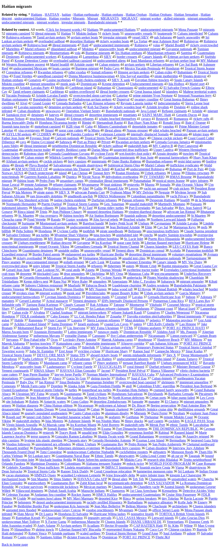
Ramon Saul (141, 351)
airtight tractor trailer (37, 150)
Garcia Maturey (190, 293)
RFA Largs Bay (199, 301)
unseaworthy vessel (97, 250)
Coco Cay (156, 529)
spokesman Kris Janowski (71, 506)
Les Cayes (207, 398)
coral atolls (73, 270)
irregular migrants (73, 22)
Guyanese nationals (179, 49)
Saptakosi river (16, 115)
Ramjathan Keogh (28, 518)
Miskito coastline (13, 84)
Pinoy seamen (11, 262)
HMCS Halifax (106, 494)
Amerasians (119, 281)
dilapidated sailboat (64, 49)
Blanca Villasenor (163, 370)
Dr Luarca (46, 514)
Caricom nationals (67, 138)
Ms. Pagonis (188, 332)
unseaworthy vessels (138, 33)
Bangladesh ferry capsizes (123, 448)
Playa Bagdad (38, 165)
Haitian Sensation (186, 14)
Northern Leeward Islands (168, 219)
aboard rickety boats (104, 355)
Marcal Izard (186, 308)
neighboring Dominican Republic (74, 146)
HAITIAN (52, 14)
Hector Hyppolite (116, 525)
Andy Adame (46, 525)
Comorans (9, 386)
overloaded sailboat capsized (72, 60)
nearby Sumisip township (175, 235)
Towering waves (13, 351)
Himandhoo (22, 529)
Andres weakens (157, 285)
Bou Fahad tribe (35, 339)
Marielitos (13, 49)
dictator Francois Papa (82, 537)
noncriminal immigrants (18, 246)
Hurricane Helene (197, 243)
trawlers (188, 153)
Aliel (85, 188)
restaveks (133, 184)
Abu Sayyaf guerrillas (134, 76)
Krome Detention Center (31, 60)
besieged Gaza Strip (204, 440)
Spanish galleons (135, 215)
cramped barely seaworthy (171, 390)
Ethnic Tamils (104, 456)
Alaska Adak (76, 386)
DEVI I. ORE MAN (51, 355)
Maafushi (74, 285)
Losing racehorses (58, 80)
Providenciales (95, 293)
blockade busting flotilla (55, 460)
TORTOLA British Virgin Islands (182, 514)
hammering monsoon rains (155, 471)
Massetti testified (17, 448)
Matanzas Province (42, 289)
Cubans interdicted (190, 33)
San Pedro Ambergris (166, 444)
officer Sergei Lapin (165, 510)
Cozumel (121, 297)
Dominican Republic (138, 332)
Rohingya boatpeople (62, 188)
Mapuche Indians (93, 491)
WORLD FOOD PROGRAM (170, 463)
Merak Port (157, 425)
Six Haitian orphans (128, 53)
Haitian (66, 33)
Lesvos (133, 188)
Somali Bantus (57, 429)
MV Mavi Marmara (80, 498)
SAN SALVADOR (161, 483)
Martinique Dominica (44, 463)
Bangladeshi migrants (102, 22)
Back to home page (15, 544)
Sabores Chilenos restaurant (44, 285)
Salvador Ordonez (18, 235)
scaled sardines (90, 533)
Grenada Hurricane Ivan (164, 297)
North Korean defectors (128, 398)
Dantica (71, 177)
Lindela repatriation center (82, 467)
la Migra (93, 130)
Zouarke (116, 316)
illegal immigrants (64, 45)
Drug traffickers (49, 467)
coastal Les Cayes (116, 324)
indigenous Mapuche (85, 522)
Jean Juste (147, 157)
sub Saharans (163, 37)
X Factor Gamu (55, 522)
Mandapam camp (55, 363)
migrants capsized (18, 33)
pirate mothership (166, 76)
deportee (26, 274)
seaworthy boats (30, 367)
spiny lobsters (199, 181)
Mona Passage (188, 29)
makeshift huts (138, 146)
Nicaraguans (156, 336)
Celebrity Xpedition (19, 467)
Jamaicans (181, 134)
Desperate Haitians (162, 200)
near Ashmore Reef (166, 41)
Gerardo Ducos (186, 115)
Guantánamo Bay (35, 378)
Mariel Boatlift (175, 45)
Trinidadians (10, 281)
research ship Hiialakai (162, 460)
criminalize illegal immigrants (108, 181)
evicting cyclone (89, 351)
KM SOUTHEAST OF (31, 169)
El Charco (172, 401)
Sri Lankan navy (39, 456)
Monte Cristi (147, 266)
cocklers (174, 421)
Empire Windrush (84, 429)
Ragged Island (184, 432)
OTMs (128, 328)
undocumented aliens (111, 60)
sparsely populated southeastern (46, 413)
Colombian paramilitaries (148, 196)
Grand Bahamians (142, 436)
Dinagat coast (163, 308)
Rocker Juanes (81, 494)
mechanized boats (14, 479)
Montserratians (59, 53)
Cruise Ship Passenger (181, 494)
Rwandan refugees (50, 72)
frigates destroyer (194, 76)
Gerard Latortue (30, 301)
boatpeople (164, 33)
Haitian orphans (112, 14)
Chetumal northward (200, 444)
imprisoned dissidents (28, 239)
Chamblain (196, 277)
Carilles (72, 347)
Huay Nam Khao (205, 157)
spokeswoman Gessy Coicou (61, 510)
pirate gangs (45, 192)
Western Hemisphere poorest (25, 64)
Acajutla (175, 250)
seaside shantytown (89, 165)
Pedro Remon (137, 444)
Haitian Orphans (160, 14)
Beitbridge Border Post (33, 506)
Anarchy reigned (197, 436)
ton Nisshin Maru (108, 421)
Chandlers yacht (148, 487)
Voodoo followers (18, 444)
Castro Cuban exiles (86, 413)
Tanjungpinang (196, 258)
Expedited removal (14, 254)
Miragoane (54, 258)
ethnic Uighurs (86, 444)
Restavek (162, 119)
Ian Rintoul (46, 382)
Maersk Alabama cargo (117, 339)
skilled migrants (174, 18)
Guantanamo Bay (63, 483)
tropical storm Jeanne (170, 181)
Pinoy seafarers (107, 363)
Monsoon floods (182, 452)
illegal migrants (45, 33)
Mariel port (197, 84)
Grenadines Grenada (88, 246)
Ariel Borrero (110, 425)
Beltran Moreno (136, 506)
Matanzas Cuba (138, 274)
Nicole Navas (91, 177)
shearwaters (126, 456)
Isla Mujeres (23, 192)
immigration (74, 518)
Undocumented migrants (146, 84)
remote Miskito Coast (178, 417)
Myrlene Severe (185, 192)
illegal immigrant (35, 146)
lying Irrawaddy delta (120, 475)
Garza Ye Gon (76, 378)
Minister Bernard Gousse (194, 367)
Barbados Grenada (181, 394)
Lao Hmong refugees (101, 103)
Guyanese (83, 243)
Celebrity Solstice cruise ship (153, 409)
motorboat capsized (48, 126)
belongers (24, 502)
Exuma (106, 429)
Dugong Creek (199, 522)
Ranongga (36, 320)
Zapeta (90, 270)
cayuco (146, 119)
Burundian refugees (159, 161)
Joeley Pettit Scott (121, 223)
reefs (204, 227)
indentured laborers (15, 208)
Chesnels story (77, 440)
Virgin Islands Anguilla (21, 425)
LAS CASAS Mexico (131, 518)
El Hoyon (144, 289)
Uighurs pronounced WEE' (179, 363)
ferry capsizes (77, 161)
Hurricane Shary (116, 351)
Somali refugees (102, 72)
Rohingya (141, 45)
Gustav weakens (77, 219)
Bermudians (178, 440)
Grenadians (76, 308)
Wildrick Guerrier (61, 157)
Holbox (121, 378)
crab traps (8, 274)
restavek (48, 432)
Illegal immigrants (189, 316)
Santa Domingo (62, 324)
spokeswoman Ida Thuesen (71, 169)
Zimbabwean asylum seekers (92, 99)
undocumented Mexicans (30, 68)
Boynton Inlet (24, 460)
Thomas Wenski (111, 270)
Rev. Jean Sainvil (190, 208)
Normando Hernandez (21, 204)
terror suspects (40, 436)
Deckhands (155, 394)
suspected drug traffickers (131, 150)
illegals (19, 165)
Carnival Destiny (13, 398)
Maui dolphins (135, 320)
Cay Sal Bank (188, 64)
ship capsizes (10, 440)
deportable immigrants (101, 343)
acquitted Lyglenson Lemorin (81, 475)
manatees (8, 301)
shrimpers (167, 382)
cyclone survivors (31, 487)
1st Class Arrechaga (143, 491)
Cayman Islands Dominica (63, 297)
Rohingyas (191, 41)
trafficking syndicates (184, 165)
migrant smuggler (192, 281)
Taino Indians (68, 208)
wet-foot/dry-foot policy (135, 153)
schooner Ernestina (138, 262)
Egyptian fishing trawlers (152, 80)
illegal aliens (113, 130)
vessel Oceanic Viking (54, 246)
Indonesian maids (98, 297)
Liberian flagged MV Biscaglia (80, 529)
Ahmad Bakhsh (166, 289)
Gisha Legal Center (153, 456)
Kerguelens (169, 491)
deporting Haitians (82, 41)
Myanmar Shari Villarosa (71, 235)
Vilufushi (155, 305)
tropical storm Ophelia (49, 390)
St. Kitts (173, 525)
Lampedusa (91, 57)
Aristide (197, 111)
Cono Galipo (80, 401)
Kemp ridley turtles (111, 208)
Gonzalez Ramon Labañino (74, 436)
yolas (156, 45)
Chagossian (53, 518)
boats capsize (61, 68)
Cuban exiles (163, 72)
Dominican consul (152, 250)
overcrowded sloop (15, 266)
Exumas (115, 262)
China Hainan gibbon (58, 405)
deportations (10, 378)
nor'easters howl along (46, 498)
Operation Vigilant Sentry (83, 111)
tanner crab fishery (39, 417)
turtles (73, 390)
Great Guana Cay (205, 266)
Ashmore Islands (79, 421)
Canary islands (167, 262)
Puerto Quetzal (51, 204)
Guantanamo (72, 394)
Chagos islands (122, 487)
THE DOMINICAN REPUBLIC (176, 429)
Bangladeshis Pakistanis (190, 285)
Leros (100, 417)
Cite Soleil (102, 169)
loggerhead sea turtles (96, 390)
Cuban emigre (34, 157)
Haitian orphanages (15, 99)
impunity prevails (99, 518)
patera (138, 324)
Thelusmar (151, 417)
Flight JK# (163, 537)
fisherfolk (88, 347)
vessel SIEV (140, 37)
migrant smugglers (196, 401)
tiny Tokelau (170, 498)
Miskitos (88, 49)
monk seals (67, 84)
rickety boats (110, 33)
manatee (154, 401)
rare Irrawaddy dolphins (46, 196)
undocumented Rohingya (147, 169)
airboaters (159, 452)
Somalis (165, 184)
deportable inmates (144, 126)
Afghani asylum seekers (22, 161)
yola (77, 53)
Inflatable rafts (11, 305)
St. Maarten (26, 215)
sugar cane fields (128, 243)
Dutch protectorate (40, 173)
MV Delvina (144, 192)
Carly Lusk (96, 262)
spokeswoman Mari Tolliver (21, 522)
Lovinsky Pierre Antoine (79, 339)
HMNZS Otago (45, 475)
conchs (148, 235)
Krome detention (113, 84)
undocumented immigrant (87, 227)
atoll (129, 386)
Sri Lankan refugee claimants (109, 308)
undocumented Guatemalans (141, 494)
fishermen (114, 266)
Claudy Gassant (74, 305)
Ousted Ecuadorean (15, 390)
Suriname (28, 223)
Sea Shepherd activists (33, 200)
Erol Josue (66, 351)
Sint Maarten (39, 479)
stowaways (53, 111)
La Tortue (140, 41)
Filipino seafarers (149, 328)
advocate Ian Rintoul (181, 212)
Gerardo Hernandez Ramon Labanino (49, 277)
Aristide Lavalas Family (52, 95)
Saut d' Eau (139, 378)
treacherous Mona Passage (48, 119)
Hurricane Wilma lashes (109, 514)
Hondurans (141, 308)
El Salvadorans (80, 359)
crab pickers (181, 188)
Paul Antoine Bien (193, 405)
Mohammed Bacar (30, 328)
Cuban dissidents (28, 111)
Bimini (86, 122)
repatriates (130, 115)
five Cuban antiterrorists (127, 336)
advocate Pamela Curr (90, 192)
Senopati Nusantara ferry (195, 95)
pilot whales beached (167, 130)
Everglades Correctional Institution (187, 270)
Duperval (123, 99)
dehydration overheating (121, 177)
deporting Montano (48, 347)
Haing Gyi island (42, 142)
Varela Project (97, 398)
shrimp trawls (45, 529)
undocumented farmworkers (21, 297)
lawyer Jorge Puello (68, 374)
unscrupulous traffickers (163, 231)
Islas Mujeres (54, 421)
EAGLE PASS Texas (199, 421)
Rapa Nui (59, 281)
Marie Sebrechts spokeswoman (98, 460)
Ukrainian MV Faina (30, 394)
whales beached (193, 289)
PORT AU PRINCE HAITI (186, 328)
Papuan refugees (133, 200)
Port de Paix (195, 169)
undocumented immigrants (111, 45)
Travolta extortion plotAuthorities (149, 316)
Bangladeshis (42, 99)
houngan (74, 239)
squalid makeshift (141, 204)
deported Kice (108, 498)
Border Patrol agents (46, 254)
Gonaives (34, 80)
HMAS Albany (44, 370)
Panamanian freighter (99, 382)
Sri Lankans (186, 471)
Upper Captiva (163, 150)
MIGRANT (129, 18)
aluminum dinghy (117, 413)
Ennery (203, 502)
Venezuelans (175, 522)
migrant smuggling (200, 18)
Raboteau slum (34, 153)
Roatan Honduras (127, 173)
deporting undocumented (169, 215)
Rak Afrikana (99, 305)
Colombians (72, 463)
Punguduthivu (43, 448)
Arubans (77, 398)
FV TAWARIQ (154, 177)
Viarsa (179, 467)
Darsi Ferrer (159, 413)
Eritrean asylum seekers (184, 57)
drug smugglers (74, 274)
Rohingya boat (37, 45)
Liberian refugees (162, 64)
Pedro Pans (47, 181)
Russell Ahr (116, 188)
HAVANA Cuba (143, 374)
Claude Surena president (200, 231)
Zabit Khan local (91, 483)
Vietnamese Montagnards (100, 258)
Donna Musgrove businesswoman (92, 76)
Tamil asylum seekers (51, 37)
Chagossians (124, 88)
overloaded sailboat (51, 41)
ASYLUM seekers (18, 134)
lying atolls (9, 429)
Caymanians (162, 223)
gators (130, 266)
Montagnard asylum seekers (59, 223)
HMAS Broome (181, 177)
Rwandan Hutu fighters (132, 390)
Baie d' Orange (195, 122)
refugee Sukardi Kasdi (127, 312)
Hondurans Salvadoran (127, 394)
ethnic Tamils (179, 425)
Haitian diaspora (27, 405)
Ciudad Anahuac (61, 312)
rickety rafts (201, 119)
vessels (54, 394)
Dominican (109, 537)
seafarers (115, 417)
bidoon (190, 297)
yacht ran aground (156, 188)
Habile (18, 320)
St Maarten (198, 215)
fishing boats (25, 181)
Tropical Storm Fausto (17, 355)
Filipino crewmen (197, 173)
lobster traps (201, 134)
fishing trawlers (73, 215)
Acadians (93, 525)
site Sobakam (15, 401)
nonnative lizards (142, 514)
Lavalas (137, 297)
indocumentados (169, 103)
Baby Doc (27, 382)
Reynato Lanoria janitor (137, 103)
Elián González (112, 432)
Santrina (186, 53)
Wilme (188, 525)
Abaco (56, 378)
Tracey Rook (68, 432)
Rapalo (56, 219)
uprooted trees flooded (21, 510)
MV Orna (116, 274)
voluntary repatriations (187, 254)
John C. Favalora (144, 281)
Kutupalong (70, 57)
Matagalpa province (179, 320)
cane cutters (10, 374)
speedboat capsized (50, 76)
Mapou (149, 184)
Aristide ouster (84, 64)
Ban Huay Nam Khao (143, 122)
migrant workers (48, 22)
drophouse (145, 339)
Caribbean (57, 91)
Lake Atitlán (22, 347)
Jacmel (105, 370)
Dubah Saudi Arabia (62, 491)
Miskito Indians (86, 33)
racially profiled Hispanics (104, 502)
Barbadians (135, 502)
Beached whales (134, 219)
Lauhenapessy (56, 367)
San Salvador (165, 208)
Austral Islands (174, 487)
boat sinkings (113, 184)
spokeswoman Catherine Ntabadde (90, 452)
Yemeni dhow (125, 250)
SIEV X (64, 192)
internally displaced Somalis (150, 134)
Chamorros (117, 491)
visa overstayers (29, 130)
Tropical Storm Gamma (83, 204)
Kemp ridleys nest (36, 281)
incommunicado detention (125, 483)
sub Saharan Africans (164, 343)
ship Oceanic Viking (189, 184)
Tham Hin (205, 452)
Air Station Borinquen (104, 215)
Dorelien (57, 386)
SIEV (108, 57)
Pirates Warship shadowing (165, 277)
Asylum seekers (71, 525)
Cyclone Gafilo (67, 231)
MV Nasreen (98, 289)
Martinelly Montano (171, 204)
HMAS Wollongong (112, 196)
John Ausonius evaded (17, 525)
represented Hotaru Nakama (125, 529)
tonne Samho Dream (40, 409)
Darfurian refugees (104, 200)
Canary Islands (152, 57)
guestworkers (37, 483)
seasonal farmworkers (173, 157)
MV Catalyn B (163, 146)
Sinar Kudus (194, 351)
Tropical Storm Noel (98, 138)
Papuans (196, 204)
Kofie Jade (185, 502)
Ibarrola (202, 529)
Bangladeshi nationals (120, 111)
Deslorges (13, 57)
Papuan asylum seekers (202, 130)
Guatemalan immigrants (119, 157)
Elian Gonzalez (12, 483)
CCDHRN (44, 134)
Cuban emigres (109, 64)
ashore (191, 533)
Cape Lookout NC (47, 270)
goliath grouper (73, 262)
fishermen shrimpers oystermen (79, 448)
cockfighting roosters (133, 452)
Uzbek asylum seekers (159, 293)
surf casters (155, 421)
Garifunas (132, 417)
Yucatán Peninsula (18, 95)
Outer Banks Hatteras (126, 161)
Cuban (95, 409)
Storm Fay (55, 328)
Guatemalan (10, 150)
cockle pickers (53, 161)
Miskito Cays (133, 460)
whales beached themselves (117, 119)
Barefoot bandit (93, 223)
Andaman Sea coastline (50, 494)
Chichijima (97, 274)
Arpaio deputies (167, 153)
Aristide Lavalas (187, 223)
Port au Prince (86, 142)
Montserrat (137, 305)
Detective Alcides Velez (199, 491)
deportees (8, 88)
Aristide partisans (63, 533)
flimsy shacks (134, 421)
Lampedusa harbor (30, 188)
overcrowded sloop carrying (92, 95)
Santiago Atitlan (51, 537)
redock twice (135, 463)
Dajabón (180, 107)
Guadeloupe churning (126, 285)
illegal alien (119, 479)
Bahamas (176, 169)
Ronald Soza (171, 122)
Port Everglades (139, 208)
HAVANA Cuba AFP (92, 479)
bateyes (54, 115)
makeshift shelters (28, 421)
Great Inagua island (147, 91)
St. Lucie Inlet (133, 239)
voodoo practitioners (100, 510)
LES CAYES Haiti (186, 246)
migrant (213, 111)
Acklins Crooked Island (30, 324)
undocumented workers (41, 57)
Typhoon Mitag (120, 192)
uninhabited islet (127, 235)
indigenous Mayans (47, 336)
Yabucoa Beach (96, 285)
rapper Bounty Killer (125, 293)
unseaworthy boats (111, 49)
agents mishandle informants (142, 355)
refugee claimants (64, 184)
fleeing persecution (163, 405)
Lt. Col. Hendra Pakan (89, 316)
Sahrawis (66, 142)
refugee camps (82, 363)
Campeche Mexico (167, 351)
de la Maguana (205, 200)
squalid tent (89, 432)
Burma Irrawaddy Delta (18, 122)
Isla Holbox (176, 84)
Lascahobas (201, 425)
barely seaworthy (188, 37)
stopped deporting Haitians (105, 212)
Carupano (98, 336)
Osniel (142, 510)
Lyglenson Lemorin (112, 134)
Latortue (122, 95)
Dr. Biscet (138, 405)
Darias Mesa (100, 150)
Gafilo (98, 188)
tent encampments (166, 274)
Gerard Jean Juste (18, 270)
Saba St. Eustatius (41, 351)
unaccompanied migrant (42, 262)
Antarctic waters (55, 401)
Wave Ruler (80, 281)
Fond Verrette (36, 219)
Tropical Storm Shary (131, 138)
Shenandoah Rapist (109, 122)
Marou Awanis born (15, 332)
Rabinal (164, 432)
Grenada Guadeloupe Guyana (69, 153)
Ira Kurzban (103, 243)
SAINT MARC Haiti (156, 115)
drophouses (87, 277)
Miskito (33, 363)
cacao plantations (17, 475)
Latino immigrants (80, 332)
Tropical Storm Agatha (70, 266)
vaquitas (168, 126)
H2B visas (73, 126)
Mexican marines (95, 487)
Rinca (127, 498)
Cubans (213, 33)
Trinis (43, 212)
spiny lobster (41, 266)
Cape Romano (205, 463)
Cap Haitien (103, 359)
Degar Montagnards (194, 355)
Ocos (54, 339)
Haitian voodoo (59, 18)
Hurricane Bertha (112, 254)
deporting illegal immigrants (148, 254)
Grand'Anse (150, 533)
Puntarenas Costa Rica (168, 301)
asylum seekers (135, 64)
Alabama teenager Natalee (103, 463)
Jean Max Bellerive (107, 506)
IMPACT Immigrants (119, 467)
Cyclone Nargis (111, 277)
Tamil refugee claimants (28, 91)
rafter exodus (77, 72)
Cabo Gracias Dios (192, 518)
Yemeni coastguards (15, 370)
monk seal (74, 293)
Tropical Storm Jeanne (200, 68)
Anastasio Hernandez (48, 332)
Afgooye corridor (132, 343)
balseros (61, 99)
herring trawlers (40, 343)
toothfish (89, 231)
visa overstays (48, 215)
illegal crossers (74, 115)
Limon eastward (181, 336)
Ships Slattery (62, 479)
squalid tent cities (133, 258)
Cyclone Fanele (81, 367)
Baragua (61, 398)
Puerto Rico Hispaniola (164, 239)
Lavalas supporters (30, 107)
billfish (6, 231)
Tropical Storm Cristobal (195, 347)
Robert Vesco (37, 533)
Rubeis (34, 401)
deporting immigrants (103, 115)
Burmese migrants (98, 53)
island (63, 173)
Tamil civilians (96, 394)
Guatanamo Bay (112, 444)
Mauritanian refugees (161, 53)
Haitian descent (61, 243)
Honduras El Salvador (73, 514)
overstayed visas (170, 436)
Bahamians (184, 72)
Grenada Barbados (68, 103)
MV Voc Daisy (192, 262)
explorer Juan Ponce (204, 413)
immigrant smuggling (194, 382)
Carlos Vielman (12, 456)
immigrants (99, 161)
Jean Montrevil (40, 398)
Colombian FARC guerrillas (156, 386)
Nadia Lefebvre (32, 359)
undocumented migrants (18, 22)
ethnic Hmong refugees (49, 227)
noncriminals (10, 177)
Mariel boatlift (59, 64)
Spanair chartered (116, 409)
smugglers (100, 281)
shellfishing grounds (191, 409)
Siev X (171, 355)
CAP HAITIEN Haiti (148, 525)
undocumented (148, 88)
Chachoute (159, 506)
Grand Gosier (41, 103)
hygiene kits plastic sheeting (43, 440)
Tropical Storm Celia (42, 471)
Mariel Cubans (155, 165)
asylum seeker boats (84, 37)
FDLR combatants (32, 316)
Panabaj (7, 506)
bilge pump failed (183, 398)
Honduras (45, 231)
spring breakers (146, 498)
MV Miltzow (193, 339)
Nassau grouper (137, 130)
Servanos (12, 339)
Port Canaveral (188, 146)
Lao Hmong (187, 324)
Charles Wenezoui (177, 312)
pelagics (155, 320)
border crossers (127, 57)
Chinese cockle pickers (167, 138)
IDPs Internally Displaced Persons (125, 301)
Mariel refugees (35, 49)
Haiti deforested (12, 533)
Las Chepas (80, 173)
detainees (37, 115)
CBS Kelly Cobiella (160, 324)
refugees (96, 266)
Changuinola (157, 479)
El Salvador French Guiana (181, 88)
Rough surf (13, 417)
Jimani (6, 518)
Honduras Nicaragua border (58, 122)
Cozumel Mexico (178, 305)
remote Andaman (36, 184)
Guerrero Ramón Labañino (42, 177)
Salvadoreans (62, 165)
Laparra (76, 320)
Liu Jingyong (76, 328)
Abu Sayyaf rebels (105, 219)
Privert (105, 142)
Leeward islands (163, 518)
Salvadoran (9, 359)
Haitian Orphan (136, 14)
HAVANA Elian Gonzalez (78, 370)
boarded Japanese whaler (74, 417)
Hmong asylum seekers (134, 72)
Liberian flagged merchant (162, 243)
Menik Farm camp (33, 386)
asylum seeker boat (182, 60)
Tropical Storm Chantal (123, 246)
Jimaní (49, 130)
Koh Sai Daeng (97, 107)
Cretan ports (158, 398)
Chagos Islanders (155, 246)
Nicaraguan (85, 405)
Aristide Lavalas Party (35, 88)
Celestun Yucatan (17, 494)
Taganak (194, 456)
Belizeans (134, 231)
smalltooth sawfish (80, 196)
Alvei (23, 103)
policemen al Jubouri (113, 405)
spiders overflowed (82, 91)
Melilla (59, 88)
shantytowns (197, 467)
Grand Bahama (32, 429)
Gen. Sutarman (114, 204)
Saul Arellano (172, 533)
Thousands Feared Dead (18, 452)
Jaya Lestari (149, 111)
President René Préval (130, 370)
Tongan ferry (101, 173)
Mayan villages (43, 208)
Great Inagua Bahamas (179, 99)
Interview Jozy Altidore (188, 448)
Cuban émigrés (162, 378)
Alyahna (39, 312)
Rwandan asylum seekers (133, 142)
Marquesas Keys (184, 227)
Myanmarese (90, 184)
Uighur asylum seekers (115, 347)
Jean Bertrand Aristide (125, 227)
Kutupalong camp (68, 343)
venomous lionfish (140, 432)
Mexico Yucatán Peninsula (142, 68)
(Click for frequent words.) (64, 29)
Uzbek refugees (155, 173)
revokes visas (25, 293)
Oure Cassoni (57, 320)
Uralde (21, 498)
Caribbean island (80, 88)
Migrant (92, 18)
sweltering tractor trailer (143, 270)
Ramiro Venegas (13, 289)
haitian (66, 14)
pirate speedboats (111, 231)
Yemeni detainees (84, 301)
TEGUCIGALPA (110, 367)
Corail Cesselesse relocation (113, 471)
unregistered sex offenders (53, 444)
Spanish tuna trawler (15, 126)
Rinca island (26, 212)
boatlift (185, 200)
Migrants (79, 18)
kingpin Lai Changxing (185, 475)
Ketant (61, 134)
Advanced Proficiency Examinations (184, 374)
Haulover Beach (168, 339)
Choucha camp (12, 219)
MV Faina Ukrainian (104, 328)
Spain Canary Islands (188, 80)
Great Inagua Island (72, 409)
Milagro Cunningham (112, 126)
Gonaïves (153, 312)
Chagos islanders (204, 506)
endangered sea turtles (80, 254)
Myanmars (126, 510)
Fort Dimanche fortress (131, 429)
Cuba (89, 126)
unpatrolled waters (183, 479)
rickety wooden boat (127, 107)
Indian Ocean (208, 471)
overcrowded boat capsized (137, 382)
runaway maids (108, 332)
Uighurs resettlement (32, 243)
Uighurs (143, 223)
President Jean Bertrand (196, 386)
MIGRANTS (110, 18)
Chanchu (208, 479)
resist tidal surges (189, 161)
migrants (209, 29)
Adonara (206, 297)
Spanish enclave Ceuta (154, 467)
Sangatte (137, 401)
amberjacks (134, 277)
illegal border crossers (114, 91)
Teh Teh (138, 479)
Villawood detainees (29, 491)
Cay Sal (162, 227)
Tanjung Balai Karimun (42, 305)
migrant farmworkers (92, 312)
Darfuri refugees (160, 367)
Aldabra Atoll (166, 332)
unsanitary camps (71, 181)
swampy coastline (146, 99)
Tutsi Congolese (51, 452)
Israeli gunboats (88, 324)
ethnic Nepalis (88, 157)
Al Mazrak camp (53, 425)
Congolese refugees (19, 72)
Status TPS (77, 355)
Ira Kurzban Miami (83, 425)
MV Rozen (55, 239)
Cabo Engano (59, 316)
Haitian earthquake (86, 14)
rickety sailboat (112, 146)
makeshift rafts (134, 425)
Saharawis (168, 281)
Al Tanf (87, 208)
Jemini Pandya (54, 308)
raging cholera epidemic (70, 200)
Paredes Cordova (82, 134)
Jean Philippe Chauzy (67, 212)
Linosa (175, 173)
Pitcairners (206, 394)
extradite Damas (76, 336)
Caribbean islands (27, 308)
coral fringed (135, 367)
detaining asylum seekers (65, 107)
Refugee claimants (174, 111)
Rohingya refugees (19, 37)
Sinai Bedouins (70, 382)
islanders (172, 91)
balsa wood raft (122, 289)
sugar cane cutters (71, 130)
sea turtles (42, 235)
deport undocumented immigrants (59, 502)
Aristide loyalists (157, 107)
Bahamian (104, 88)
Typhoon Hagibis (72, 289)
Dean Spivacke (12, 471)
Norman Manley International (107, 374)
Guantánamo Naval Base (73, 456)
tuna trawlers (102, 235)
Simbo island (162, 359)
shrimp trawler (100, 378)
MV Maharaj (209, 60)
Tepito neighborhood (197, 460)
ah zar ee (177, 456)
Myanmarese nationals (166, 258)
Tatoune (118, 305)
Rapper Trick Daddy (75, 471)
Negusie (164, 192)
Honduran (172, 68)
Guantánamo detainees (37, 250)
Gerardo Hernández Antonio (111, 440)
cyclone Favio (104, 153)
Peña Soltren (24, 231)
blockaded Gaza (48, 274)
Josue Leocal (10, 184)
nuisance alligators (160, 502)
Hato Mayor (25, 514)
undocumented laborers (132, 359)
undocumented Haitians (30, 18)
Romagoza (181, 119)
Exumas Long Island (150, 440)
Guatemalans (206, 53)
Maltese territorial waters (199, 91)
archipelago (180, 506)
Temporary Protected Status (155, 347)
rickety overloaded (29, 258)
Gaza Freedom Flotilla (105, 386)
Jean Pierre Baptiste (36, 374)
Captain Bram (206, 336)
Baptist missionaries (175, 266)
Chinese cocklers (179, 529)
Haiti (85, 45)
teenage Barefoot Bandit (139, 363)
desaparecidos (11, 409)
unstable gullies (68, 250)
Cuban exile (20, 312)
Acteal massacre (57, 301)
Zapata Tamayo (186, 359)
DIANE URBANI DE (146, 522)
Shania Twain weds (111, 436)
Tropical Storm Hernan (121, 533)
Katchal (120, 169)
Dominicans (89, 84)
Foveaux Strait (40, 138)
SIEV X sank (121, 80)
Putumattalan (142, 181)
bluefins (72, 258)
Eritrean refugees (82, 119)
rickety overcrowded (204, 45)
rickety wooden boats (114, 41)
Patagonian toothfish (200, 250)
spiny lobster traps (152, 475)
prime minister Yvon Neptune (153, 95)
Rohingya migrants (31, 53)
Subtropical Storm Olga (124, 165)
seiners (6, 405)
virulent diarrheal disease (145, 212)
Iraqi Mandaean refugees (147, 60)
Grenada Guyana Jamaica (172, 142)
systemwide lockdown (63, 487)
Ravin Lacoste (193, 498)
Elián (148, 227)
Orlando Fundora (13, 463)
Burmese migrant (87, 68)
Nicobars (179, 413)
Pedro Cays (111, 68)
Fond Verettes (23, 76)
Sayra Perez (57, 359)
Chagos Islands (115, 522)
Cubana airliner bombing (102, 239)
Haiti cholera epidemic (91, 80)
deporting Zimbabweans (110, 401)
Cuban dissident (156, 448)
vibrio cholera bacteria (195, 370)
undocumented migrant (144, 49)
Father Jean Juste (13, 138)
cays (23, 142)
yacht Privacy (179, 196)
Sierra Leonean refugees (103, 320)
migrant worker (150, 18)
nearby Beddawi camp (71, 150)
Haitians (36, 14)
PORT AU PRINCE (136, 537)
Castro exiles (26, 537)
